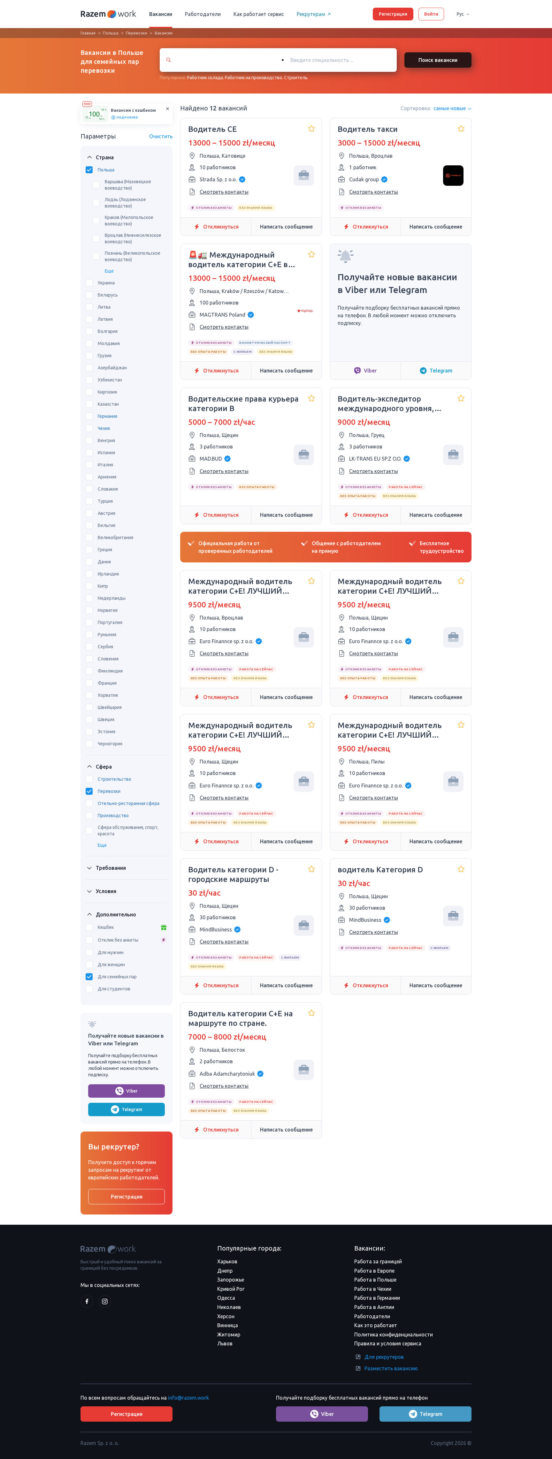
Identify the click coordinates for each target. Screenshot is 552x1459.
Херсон (225, 1316)
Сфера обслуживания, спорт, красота (128, 830)
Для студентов (114, 988)
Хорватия (108, 695)
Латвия (105, 319)
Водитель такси (368, 129)
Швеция (106, 719)
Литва (104, 307)
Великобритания (115, 537)
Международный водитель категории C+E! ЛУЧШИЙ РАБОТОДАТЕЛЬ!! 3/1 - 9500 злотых (240, 586)
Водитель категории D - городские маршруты (233, 874)
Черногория (110, 743)
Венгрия (106, 440)
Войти (431, 14)
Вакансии (160, 14)
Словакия (108, 489)
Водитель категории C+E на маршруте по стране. (240, 1018)
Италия (105, 464)
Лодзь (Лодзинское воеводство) (125, 202)
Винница (227, 1325)
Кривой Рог (230, 1289)
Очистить (160, 136)
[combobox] (336, 60)
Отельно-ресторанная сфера (128, 803)
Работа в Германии (377, 1298)
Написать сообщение (286, 226)
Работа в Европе (374, 1271)
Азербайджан (112, 367)
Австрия (106, 513)
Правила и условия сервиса (387, 1343)
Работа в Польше (375, 1279)
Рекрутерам (311, 14)
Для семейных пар (117, 976)
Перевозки (136, 33)
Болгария (108, 331)
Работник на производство (253, 77)
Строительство (114, 779)
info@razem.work (188, 1398)
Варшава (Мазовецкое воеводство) (128, 185)
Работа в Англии (374, 1307)
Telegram (132, 1109)
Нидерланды (112, 598)
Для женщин (111, 964)
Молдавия (109, 343)
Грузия (104, 355)
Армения (107, 476)
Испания (106, 452)
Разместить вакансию (391, 1368)
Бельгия (106, 525)
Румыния (107, 634)
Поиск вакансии (437, 60)
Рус (460, 14)
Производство (113, 815)
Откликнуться (221, 226)
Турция (105, 501)
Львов (225, 1343)
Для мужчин (111, 952)
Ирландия (108, 573)
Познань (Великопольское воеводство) (132, 256)
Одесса (226, 1298)
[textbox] (342, 60)
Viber (132, 1091)
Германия (107, 416)
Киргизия (107, 392)
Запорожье (230, 1279)
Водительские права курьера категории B (243, 404)
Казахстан (108, 404)
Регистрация (393, 14)
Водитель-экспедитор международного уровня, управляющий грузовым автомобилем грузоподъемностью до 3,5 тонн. (389, 404)
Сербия (105, 646)
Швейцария (110, 707)
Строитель (296, 77)
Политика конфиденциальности (393, 1334)
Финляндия (110, 670)
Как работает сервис (259, 14)
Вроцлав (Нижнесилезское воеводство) (133, 238)
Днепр (225, 1271)
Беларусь (108, 294)
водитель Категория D (380, 869)
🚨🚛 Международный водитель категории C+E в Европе (238, 260)
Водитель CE (212, 129)
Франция (107, 683)
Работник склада (205, 77)
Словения (108, 658)
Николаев (229, 1307)
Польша (111, 33)
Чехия (104, 428)
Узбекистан (110, 379)
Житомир (228, 1334)
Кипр (103, 586)
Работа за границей (378, 1261)
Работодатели (203, 14)
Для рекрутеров (384, 1357)
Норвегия (108, 610)
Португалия (110, 622)
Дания (104, 561)
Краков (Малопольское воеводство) (129, 220)
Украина (106, 282)
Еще (109, 271)
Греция (105, 549)
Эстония (106, 731)
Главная (88, 33)
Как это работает (375, 1325)
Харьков (227, 1261)
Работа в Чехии (372, 1289)
